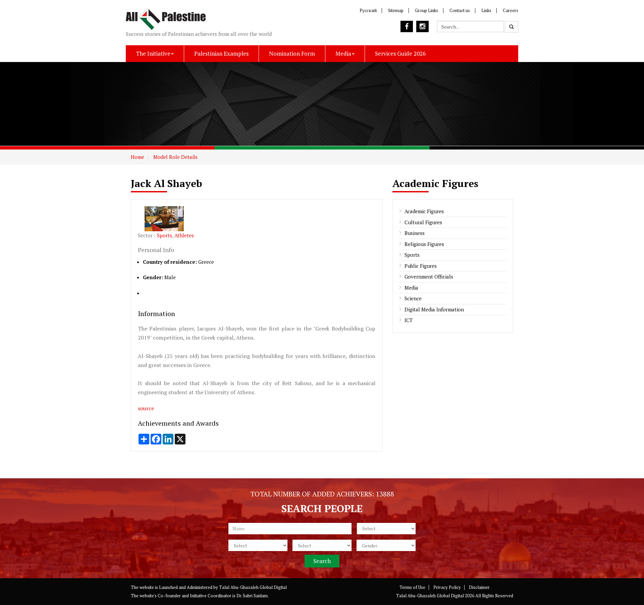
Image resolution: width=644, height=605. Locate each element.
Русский (368, 10)
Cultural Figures (423, 222)
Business (415, 233)
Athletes (184, 235)
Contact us (459, 10)
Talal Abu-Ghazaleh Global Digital (253, 587)
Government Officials (429, 276)
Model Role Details (175, 157)
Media (343, 53)
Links (486, 10)
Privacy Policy (447, 587)
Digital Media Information (434, 309)
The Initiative (153, 53)
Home (137, 157)
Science (413, 298)
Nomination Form (292, 53)
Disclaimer (479, 587)
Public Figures (421, 265)
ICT (409, 320)
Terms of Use (412, 587)
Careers (510, 10)
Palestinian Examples (221, 53)
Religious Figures (424, 244)
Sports (164, 235)
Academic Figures (424, 211)
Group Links (426, 10)
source (146, 408)
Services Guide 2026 (400, 53)
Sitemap (396, 10)
